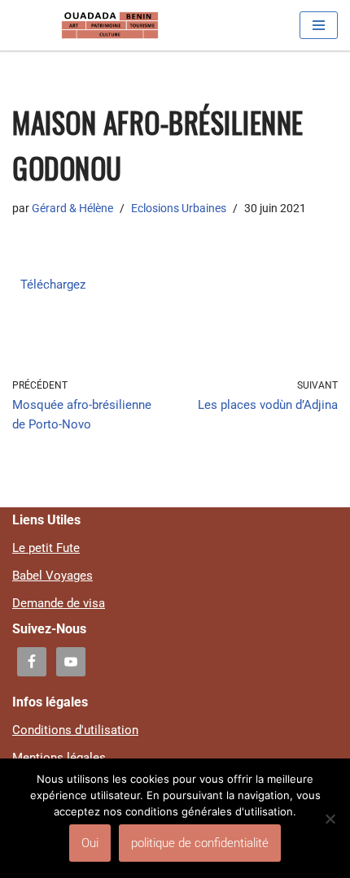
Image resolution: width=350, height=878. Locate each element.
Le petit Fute (46, 548)
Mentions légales (59, 757)
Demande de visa (58, 603)
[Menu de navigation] (319, 25)
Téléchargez (52, 284)
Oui (89, 843)
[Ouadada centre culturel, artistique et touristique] (110, 25)
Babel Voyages (52, 575)
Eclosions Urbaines (178, 208)
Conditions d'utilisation (75, 730)
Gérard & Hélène (72, 208)
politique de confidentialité (200, 843)
